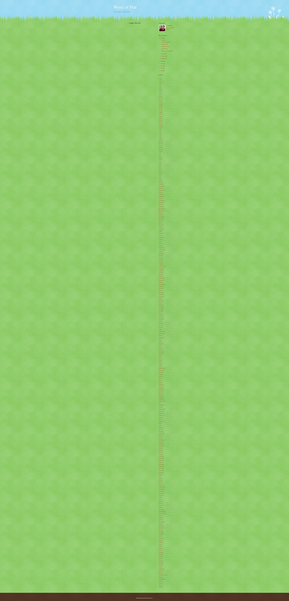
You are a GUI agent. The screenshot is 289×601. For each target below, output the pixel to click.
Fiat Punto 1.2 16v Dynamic (167, 51)
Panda (160, 431)
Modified (161, 388)
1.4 (159, 83)
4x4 (159, 157)
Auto (160, 198)
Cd (159, 241)
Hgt (159, 339)
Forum (160, 315)
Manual (160, 372)
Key (160, 358)
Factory (160, 307)
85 (159, 178)
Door (160, 290)
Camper (160, 229)
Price (160, 452)
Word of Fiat (125, 7)
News (160, 407)
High (160, 341)
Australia (161, 196)
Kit (159, 360)
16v (159, 96)
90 (159, 180)
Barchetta (161, 202)
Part (160, 435)
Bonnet (160, 219)
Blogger (151, 598)
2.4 (159, 133)
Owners (160, 427)
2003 (160, 145)
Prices (160, 454)
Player (160, 448)
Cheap (160, 245)
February (164, 56)
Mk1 (160, 378)
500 (159, 159)
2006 (160, 147)
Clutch (160, 257)
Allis (160, 192)
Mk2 (160, 380)
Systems (160, 538)
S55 (159, 479)
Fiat (159, 311)
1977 (160, 110)
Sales (160, 483)
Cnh (160, 262)
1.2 (159, 79)
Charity (160, 243)
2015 (161, 38)
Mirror (160, 376)
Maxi (160, 374)
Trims (160, 548)
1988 (160, 118)
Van (159, 566)
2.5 (159, 135)
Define (160, 276)
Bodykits (161, 217)
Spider (160, 517)
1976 (160, 108)
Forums (160, 317)
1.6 (159, 86)
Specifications (162, 513)
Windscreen (161, 579)
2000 (160, 139)
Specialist (161, 509)
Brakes (160, 221)
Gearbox (160, 319)
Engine (160, 300)
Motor (160, 393)
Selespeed (161, 493)
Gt (159, 329)
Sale (160, 481)
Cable (160, 227)
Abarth (160, 184)
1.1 (159, 77)
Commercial (161, 266)
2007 (160, 149)
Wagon (160, 573)
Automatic (161, 200)
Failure (160, 309)
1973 (160, 106)
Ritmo (160, 474)
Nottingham (161, 409)
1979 (160, 114)
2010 (161, 70)
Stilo (160, 532)
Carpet (160, 233)
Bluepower (161, 210)
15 (159, 94)
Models (160, 386)
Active (160, 188)
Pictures (160, 446)
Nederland (161, 405)
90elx (160, 182)
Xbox (160, 587)
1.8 (159, 88)
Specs (160, 515)
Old (159, 425)
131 (159, 92)
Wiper (160, 583)
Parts (160, 438)
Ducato (160, 292)
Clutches (160, 260)
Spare (160, 503)
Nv (159, 419)
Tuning (160, 552)
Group (160, 327)
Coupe (160, 270)
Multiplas (161, 399)
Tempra (160, 542)
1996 (160, 124)
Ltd (159, 366)
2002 (160, 143)
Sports (160, 523)
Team (160, 540)
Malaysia (161, 370)
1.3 (159, 81)
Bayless (160, 206)
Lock (160, 364)
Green (160, 325)
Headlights (161, 337)
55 (159, 161)
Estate (160, 302)
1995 (160, 122)
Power (160, 450)
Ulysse (160, 560)
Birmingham (161, 208)
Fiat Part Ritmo (164, 48)
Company (161, 268)
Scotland (160, 489)
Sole (160, 499)
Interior (160, 350)
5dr (159, 165)
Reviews (160, 470)
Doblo (160, 288)
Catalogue (161, 237)
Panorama (161, 433)
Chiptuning (161, 247)
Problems (161, 456)
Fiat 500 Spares (164, 44)
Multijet (160, 395)
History (160, 343)
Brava (160, 223)
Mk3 (160, 382)
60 (159, 167)
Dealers (160, 274)
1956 (160, 100)
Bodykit (160, 214)
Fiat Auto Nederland (165, 42)
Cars (160, 235)
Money (160, 390)
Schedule (161, 485)
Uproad (160, 562)
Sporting (160, 521)
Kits (160, 362)
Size (160, 497)
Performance (161, 440)
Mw (159, 403)
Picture (160, 444)
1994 (160, 120)
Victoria (160, 571)
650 (159, 174)
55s (159, 163)
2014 (161, 61)
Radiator (160, 460)
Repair (160, 466)
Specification (161, 511)
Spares (160, 505)
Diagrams (161, 280)
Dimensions (161, 284)
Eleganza (161, 296)
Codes (160, 264)
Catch (160, 239)
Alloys (160, 194)
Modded (160, 384)
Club (160, 255)
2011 (161, 68)
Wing (160, 581)
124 (159, 90)
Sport (160, 519)
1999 (160, 127)
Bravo (160, 225)
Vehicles (160, 569)
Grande (160, 323)
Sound (160, 501)
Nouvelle (161, 411)
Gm (159, 321)
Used (160, 564)
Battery (160, 204)
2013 (161, 63)
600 (159, 169)
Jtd (159, 356)
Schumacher (161, 487)
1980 (160, 116)
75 (159, 176)
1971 (160, 104)
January (163, 58)
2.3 (159, 131)
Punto (160, 458)
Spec (160, 507)
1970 (160, 102)
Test (159, 544)
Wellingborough (162, 575)
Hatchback (161, 333)
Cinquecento (161, 249)
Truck (160, 550)
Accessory (161, 186)
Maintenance (161, 368)
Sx (159, 536)
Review (160, 468)
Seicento (160, 491)
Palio (160, 429)
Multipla (160, 397)
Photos (160, 442)
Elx (159, 298)
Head (160, 335)
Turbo (160, 554)
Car (159, 231)
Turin (160, 556)
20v (159, 151)
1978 (160, 112)
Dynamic (161, 294)
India (160, 348)
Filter (160, 313)
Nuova (160, 417)
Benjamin (170, 25)
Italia (160, 354)
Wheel (160, 577)
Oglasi (160, 421)
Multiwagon (161, 401)
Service (160, 495)
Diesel (160, 282)
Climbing (161, 253)
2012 (161, 66)
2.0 (159, 129)
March (163, 54)
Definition (161, 278)
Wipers (160, 585)
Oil (159, 423)
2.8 (159, 137)
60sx (160, 171)
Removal (161, 464)
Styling (160, 534)
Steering (160, 528)
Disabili (160, 286)
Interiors (160, 352)
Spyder (160, 526)
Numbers (161, 415)
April (163, 40)
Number (160, 413)
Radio (160, 462)
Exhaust (160, 305)
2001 (160, 141)
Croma (160, 272)
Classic (160, 251)
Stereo (160, 530)
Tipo (160, 546)
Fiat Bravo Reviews (165, 46)
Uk (159, 558)
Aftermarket (161, 190)
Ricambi (160, 472)
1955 (160, 98)
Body (160, 212)
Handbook (161, 331)
